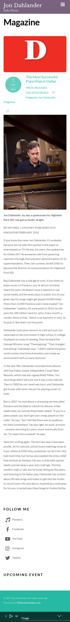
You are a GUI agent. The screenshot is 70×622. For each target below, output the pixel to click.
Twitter (16, 557)
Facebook (18, 529)
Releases (40, 87)
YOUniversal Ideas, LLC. (29, 602)
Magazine (9, 102)
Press (29, 87)
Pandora (17, 519)
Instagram (18, 548)
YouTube (17, 538)
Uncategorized (37, 92)
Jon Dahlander (46, 97)
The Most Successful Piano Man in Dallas (42, 79)
